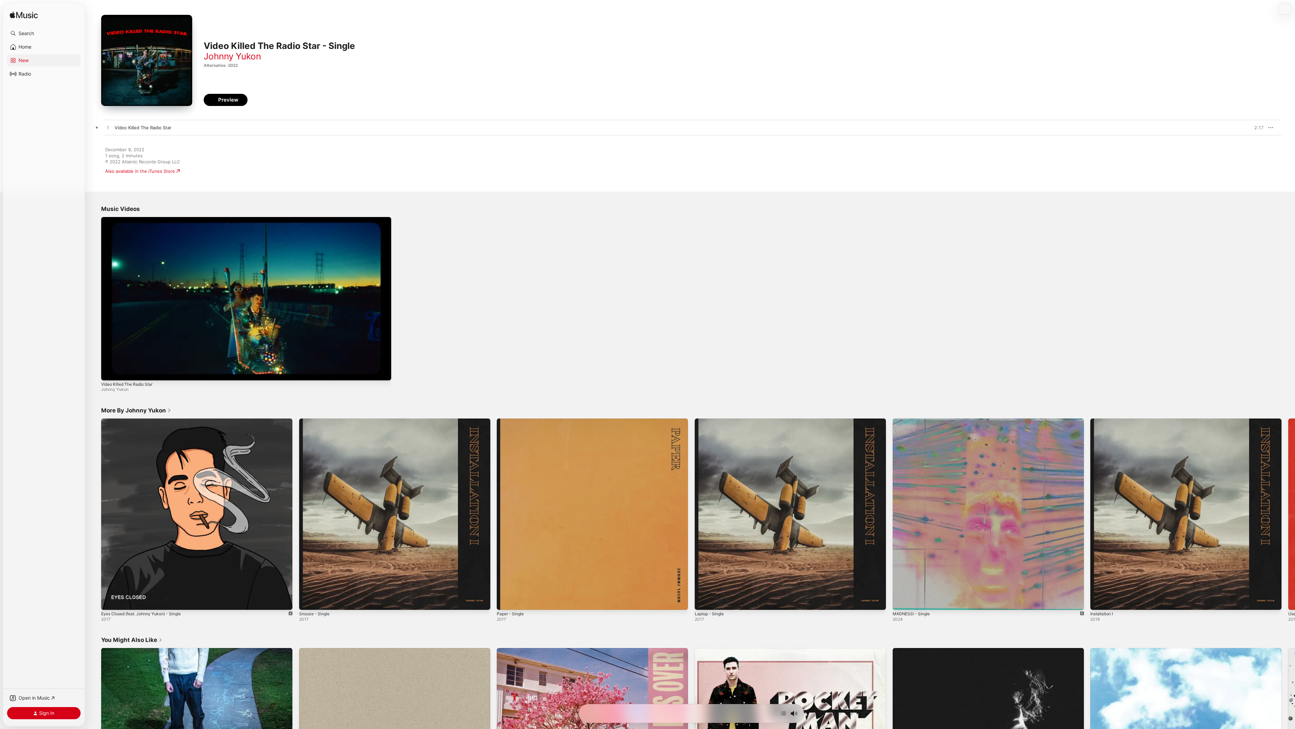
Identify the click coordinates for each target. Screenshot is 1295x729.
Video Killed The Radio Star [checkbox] (143, 127)
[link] (136, 410)
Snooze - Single (316, 421)
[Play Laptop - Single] (703, 601)
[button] (43, 33)
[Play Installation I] (1099, 601)
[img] (24, 15)
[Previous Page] (94, 514)
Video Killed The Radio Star (126, 384)
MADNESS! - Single (913, 421)
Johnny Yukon (232, 56)
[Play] (110, 372)
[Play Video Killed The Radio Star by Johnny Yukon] (108, 128)
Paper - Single (511, 421)
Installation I (1102, 421)
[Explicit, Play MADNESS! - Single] (901, 601)
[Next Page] (1288, 514)
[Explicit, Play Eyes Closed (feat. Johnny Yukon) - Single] (110, 601)
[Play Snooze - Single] (308, 601)
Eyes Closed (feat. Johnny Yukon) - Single (146, 421)
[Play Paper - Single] (505, 601)
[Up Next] (783, 713)
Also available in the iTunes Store (140, 171)
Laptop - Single (711, 421)
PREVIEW (1256, 128)
